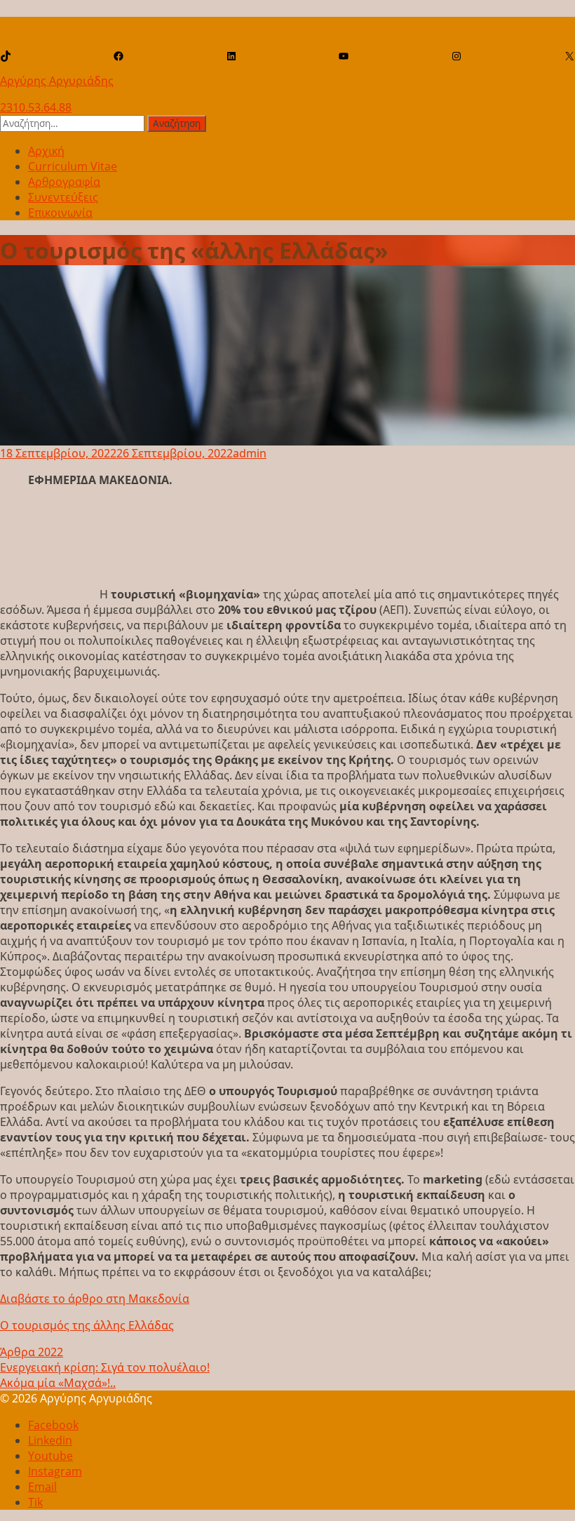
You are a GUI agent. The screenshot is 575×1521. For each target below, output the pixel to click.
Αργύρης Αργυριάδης (57, 80)
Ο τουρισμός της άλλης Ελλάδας (87, 1325)
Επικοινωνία (60, 212)
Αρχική (46, 151)
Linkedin (50, 1440)
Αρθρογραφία (64, 181)
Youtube (50, 1455)
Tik (35, 1502)
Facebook (53, 1425)
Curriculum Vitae (72, 166)
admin (249, 453)
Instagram (55, 1471)
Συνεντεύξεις (63, 197)
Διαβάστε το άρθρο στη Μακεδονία (94, 1298)
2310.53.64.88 (36, 107)
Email (42, 1486)
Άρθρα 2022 (31, 1352)
